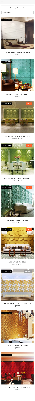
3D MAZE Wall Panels (17, 94)
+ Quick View (6, 20)
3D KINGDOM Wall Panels (17, 178)
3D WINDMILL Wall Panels (17, 304)
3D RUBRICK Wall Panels (17, 136)
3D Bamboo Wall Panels (18, 52)
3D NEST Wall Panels (17, 345)
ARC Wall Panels (18, 262)
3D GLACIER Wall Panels (17, 387)
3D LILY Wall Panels (17, 220)
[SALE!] (17, 117)
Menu (2, 2)
